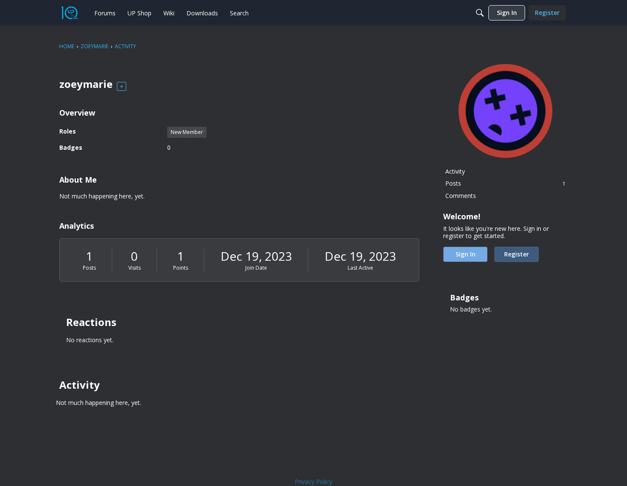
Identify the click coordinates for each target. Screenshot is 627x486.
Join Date (256, 268)
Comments (460, 196)
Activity (455, 171)
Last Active (360, 268)
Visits (134, 268)
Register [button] (516, 254)
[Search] (480, 12)
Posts (89, 268)
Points (180, 268)
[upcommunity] (69, 12)
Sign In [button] (466, 254)
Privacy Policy (313, 481)
